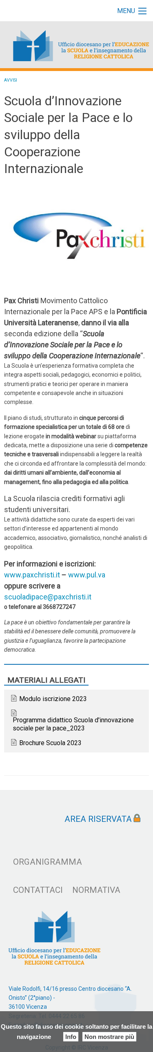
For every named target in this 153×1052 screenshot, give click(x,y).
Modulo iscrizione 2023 (53, 699)
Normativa (96, 890)
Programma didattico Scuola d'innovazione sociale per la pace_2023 (73, 724)
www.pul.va (86, 574)
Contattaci (38, 890)
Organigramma (47, 862)
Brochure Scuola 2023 (50, 743)
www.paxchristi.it (32, 574)
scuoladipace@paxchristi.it (47, 597)
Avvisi (10, 80)
